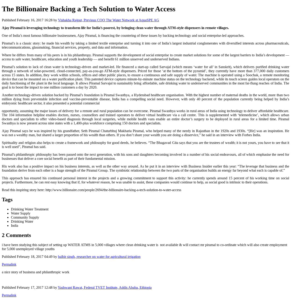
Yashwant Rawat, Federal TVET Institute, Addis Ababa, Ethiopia (105, 287)
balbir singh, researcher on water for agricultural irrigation (99, 257)
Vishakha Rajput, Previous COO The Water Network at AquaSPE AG (108, 20)
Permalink (9, 264)
